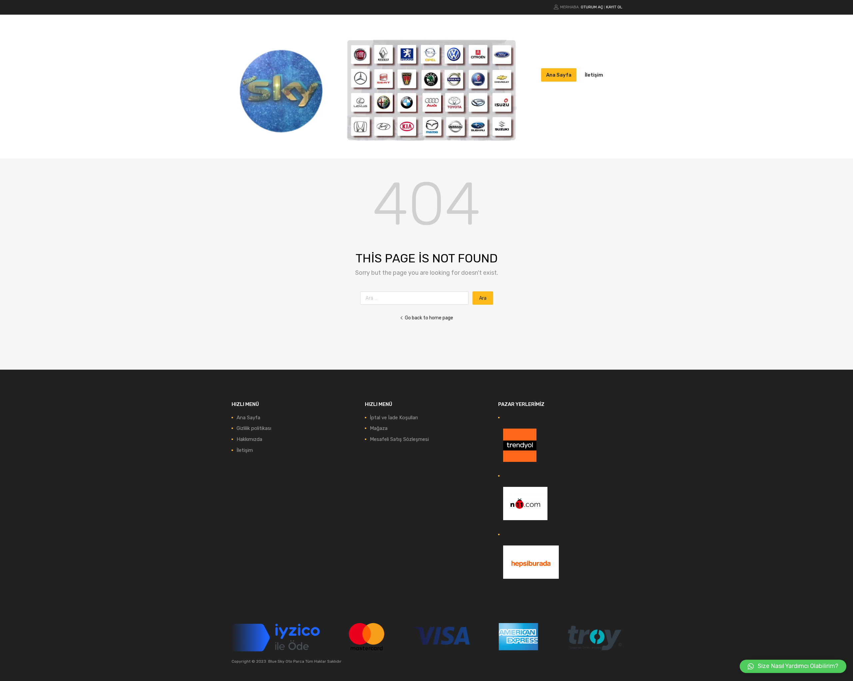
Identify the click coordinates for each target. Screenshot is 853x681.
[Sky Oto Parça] (282, 144)
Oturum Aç (592, 7)
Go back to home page (429, 317)
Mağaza (379, 428)
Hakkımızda (249, 439)
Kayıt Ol (614, 7)
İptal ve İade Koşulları (394, 418)
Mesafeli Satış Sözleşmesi (399, 439)
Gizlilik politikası (254, 428)
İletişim (594, 75)
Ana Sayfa (558, 75)
